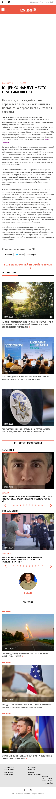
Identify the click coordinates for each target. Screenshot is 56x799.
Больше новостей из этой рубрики (28, 264)
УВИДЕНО (31, 770)
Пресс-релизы (50, 779)
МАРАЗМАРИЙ (8, 775)
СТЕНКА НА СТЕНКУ (34, 775)
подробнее (28, 602)
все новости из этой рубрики (28, 443)
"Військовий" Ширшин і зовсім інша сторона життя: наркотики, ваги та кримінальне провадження (26, 430)
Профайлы (49, 783)
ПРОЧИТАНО (8, 772)
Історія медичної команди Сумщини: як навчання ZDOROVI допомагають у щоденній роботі (25, 378)
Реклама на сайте (45, 779)
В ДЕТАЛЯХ (31, 767)
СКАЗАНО (31, 772)
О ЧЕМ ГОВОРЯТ (9, 770)
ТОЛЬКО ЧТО (9, 767)
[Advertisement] (28, 50)
